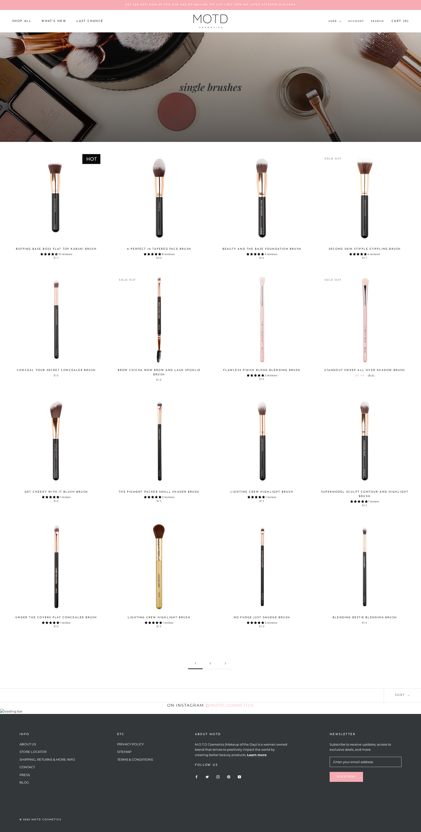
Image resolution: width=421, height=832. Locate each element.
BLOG (24, 782)
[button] (49, 254)
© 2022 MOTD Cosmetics (40, 819)
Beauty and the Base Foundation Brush (261, 249)
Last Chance (90, 21)
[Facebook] (196, 776)
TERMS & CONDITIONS (135, 759)
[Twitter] (207, 776)
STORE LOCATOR (33, 752)
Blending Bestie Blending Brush (365, 617)
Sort (401, 695)
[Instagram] (218, 776)
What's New (53, 21)
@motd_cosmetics (229, 705)
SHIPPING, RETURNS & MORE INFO (47, 759)
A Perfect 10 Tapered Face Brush (159, 249)
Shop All (21, 21)
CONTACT (27, 767)
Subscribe (346, 777)
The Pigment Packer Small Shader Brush (159, 492)
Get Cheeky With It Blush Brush (56, 492)
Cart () (400, 21)
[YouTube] (239, 776)
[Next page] (225, 663)
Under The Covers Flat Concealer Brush (56, 617)
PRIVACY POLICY (130, 744)
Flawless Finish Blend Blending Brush (261, 370)
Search (377, 21)
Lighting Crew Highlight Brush (261, 492)
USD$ (332, 21)
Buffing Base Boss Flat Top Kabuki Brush (56, 249)
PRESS (24, 775)
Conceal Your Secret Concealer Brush (56, 370)
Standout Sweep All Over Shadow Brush (364, 370)
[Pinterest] (228, 776)
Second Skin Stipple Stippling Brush (365, 249)
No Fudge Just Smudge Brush (262, 617)
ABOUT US (27, 744)
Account (356, 21)
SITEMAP (124, 752)
